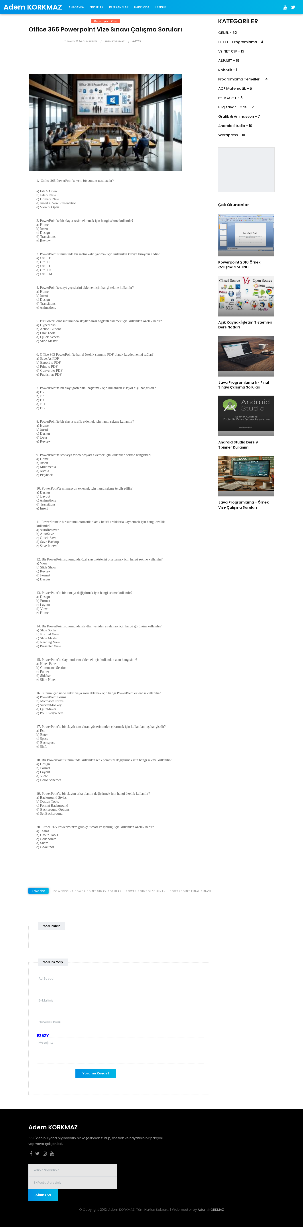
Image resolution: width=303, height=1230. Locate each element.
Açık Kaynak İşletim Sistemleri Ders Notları (245, 325)
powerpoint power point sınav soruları (88, 891)
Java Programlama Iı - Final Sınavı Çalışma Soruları (243, 385)
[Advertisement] (101, 64)
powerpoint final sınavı (190, 891)
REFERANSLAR (118, 7)
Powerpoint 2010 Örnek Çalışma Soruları (239, 265)
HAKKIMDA (141, 7)
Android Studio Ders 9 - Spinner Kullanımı (239, 445)
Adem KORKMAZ (211, 1209)
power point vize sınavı (146, 891)
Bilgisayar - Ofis (105, 21)
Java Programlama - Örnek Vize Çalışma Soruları (243, 505)
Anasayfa (76, 7)
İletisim (160, 7)
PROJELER (96, 7)
